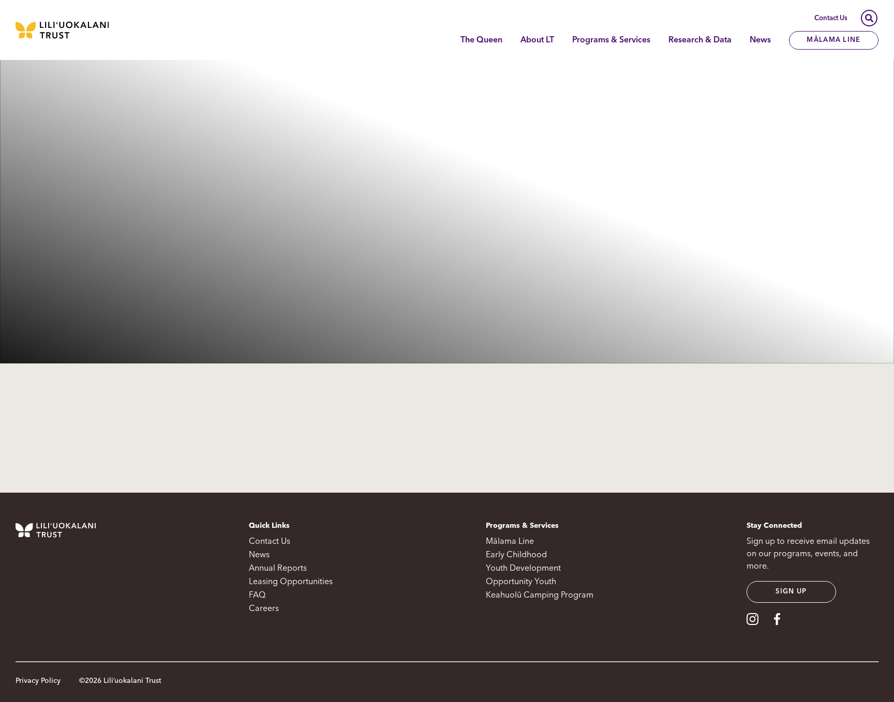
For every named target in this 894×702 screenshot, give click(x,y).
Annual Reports (278, 568)
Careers (264, 609)
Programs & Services (611, 40)
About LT (537, 40)
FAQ (257, 595)
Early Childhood (516, 555)
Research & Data (700, 40)
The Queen (481, 40)
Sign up (791, 591)
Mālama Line (833, 40)
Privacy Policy (38, 680)
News (760, 40)
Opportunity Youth (521, 582)
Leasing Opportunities (291, 582)
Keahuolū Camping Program (539, 595)
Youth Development (523, 568)
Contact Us (830, 18)
